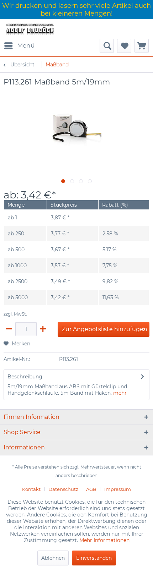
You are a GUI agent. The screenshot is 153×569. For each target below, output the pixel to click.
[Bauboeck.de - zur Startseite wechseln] (30, 29)
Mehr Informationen (104, 540)
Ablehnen (53, 558)
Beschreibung (24, 376)
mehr (120, 393)
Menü (26, 45)
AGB (91, 489)
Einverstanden (94, 558)
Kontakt (31, 489)
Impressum (117, 489)
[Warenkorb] (141, 46)
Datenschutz (63, 489)
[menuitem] (19, 46)
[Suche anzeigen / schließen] (107, 46)
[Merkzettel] (124, 46)
